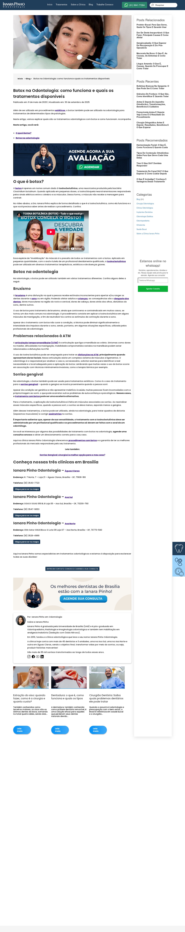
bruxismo (20, 295)
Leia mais (19, 730)
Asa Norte (70, 523)
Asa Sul (69, 497)
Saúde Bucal (142, 229)
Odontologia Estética (145, 216)
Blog (91, 4)
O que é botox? (23, 133)
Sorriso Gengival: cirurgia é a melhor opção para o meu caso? (72, 454)
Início (49, 4)
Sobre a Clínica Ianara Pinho (148, 233)
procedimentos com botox (82, 440)
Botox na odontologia (27, 138)
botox (18, 188)
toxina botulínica (116, 261)
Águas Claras (72, 470)
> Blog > (28, 78)
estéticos (60, 110)
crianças (83, 298)
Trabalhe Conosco (104, 4)
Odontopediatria (143, 220)
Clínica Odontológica (145, 207)
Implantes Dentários (145, 212)
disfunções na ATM (88, 354)
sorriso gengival (29, 384)
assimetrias (55, 413)
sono (34, 298)
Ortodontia (141, 225)
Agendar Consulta (153, 289)
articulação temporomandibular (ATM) (36, 342)
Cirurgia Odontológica (145, 203)
